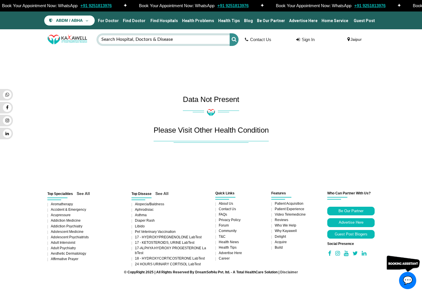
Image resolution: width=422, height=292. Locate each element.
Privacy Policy (230, 220)
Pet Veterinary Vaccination (155, 232)
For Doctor (108, 20)
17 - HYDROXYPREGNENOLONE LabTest (168, 237)
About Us (226, 204)
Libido (140, 226)
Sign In (308, 39)
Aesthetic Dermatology (68, 254)
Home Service (335, 20)
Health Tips (229, 20)
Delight (280, 237)
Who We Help (285, 225)
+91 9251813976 (96, 5)
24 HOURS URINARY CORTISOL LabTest (168, 264)
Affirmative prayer (64, 259)
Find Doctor (134, 20)
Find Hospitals (164, 20)
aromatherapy (62, 204)
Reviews (281, 220)
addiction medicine (66, 220)
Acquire (281, 242)
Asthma (141, 215)
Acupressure (61, 215)
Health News (229, 242)
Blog (248, 20)
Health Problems (198, 20)
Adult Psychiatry (63, 248)
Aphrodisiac (144, 210)
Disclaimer (289, 272)
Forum (224, 225)
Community (228, 231)
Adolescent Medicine (67, 232)
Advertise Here (303, 20)
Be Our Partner (271, 20)
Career (224, 258)
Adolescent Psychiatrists (70, 237)
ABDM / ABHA (69, 20)
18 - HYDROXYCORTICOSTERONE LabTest (170, 258)
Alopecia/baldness (149, 204)
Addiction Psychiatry (66, 226)
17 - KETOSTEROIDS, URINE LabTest (164, 243)
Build (279, 247)
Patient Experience (289, 209)
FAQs (223, 214)
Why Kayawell (286, 231)
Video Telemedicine (290, 214)
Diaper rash (145, 220)
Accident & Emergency (68, 210)
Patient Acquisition (289, 204)
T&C (222, 237)
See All (83, 193)
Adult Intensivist (63, 243)
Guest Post (364, 20)
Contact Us (260, 39)
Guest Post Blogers (351, 234)
